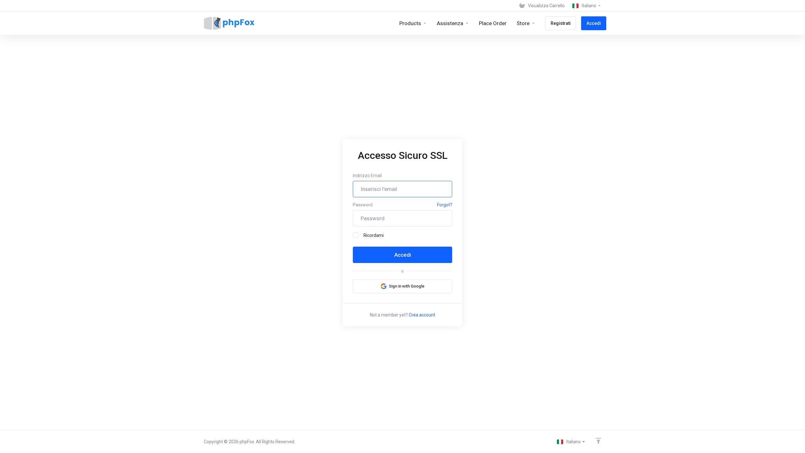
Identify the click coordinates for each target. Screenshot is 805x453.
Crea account (422, 314)
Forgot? (444, 204)
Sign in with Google (407, 286)
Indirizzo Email (367, 175)
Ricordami (374, 235)
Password (363, 204)
